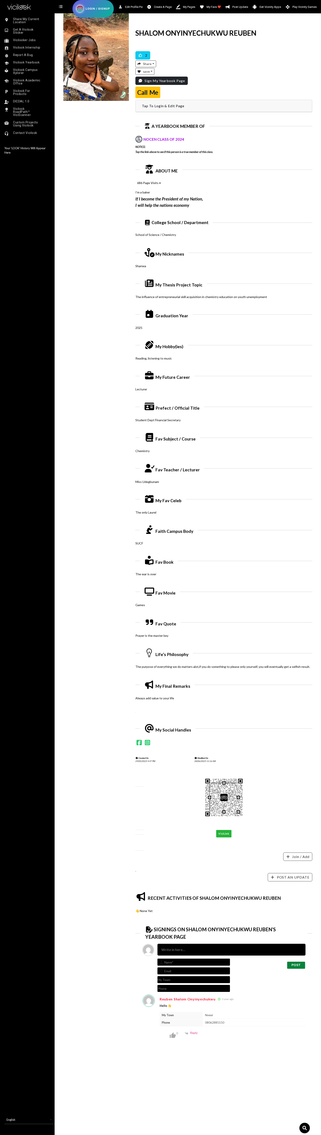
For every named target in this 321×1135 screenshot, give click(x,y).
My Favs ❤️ (213, 7)
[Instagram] (147, 743)
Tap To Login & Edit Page (163, 106)
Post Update (240, 7)
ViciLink (223, 833)
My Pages (188, 7)
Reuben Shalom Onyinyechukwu (188, 999)
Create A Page (162, 7)
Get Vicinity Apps (270, 7)
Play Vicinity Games (304, 7)
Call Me (147, 92)
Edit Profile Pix (133, 7)
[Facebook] (139, 743)
